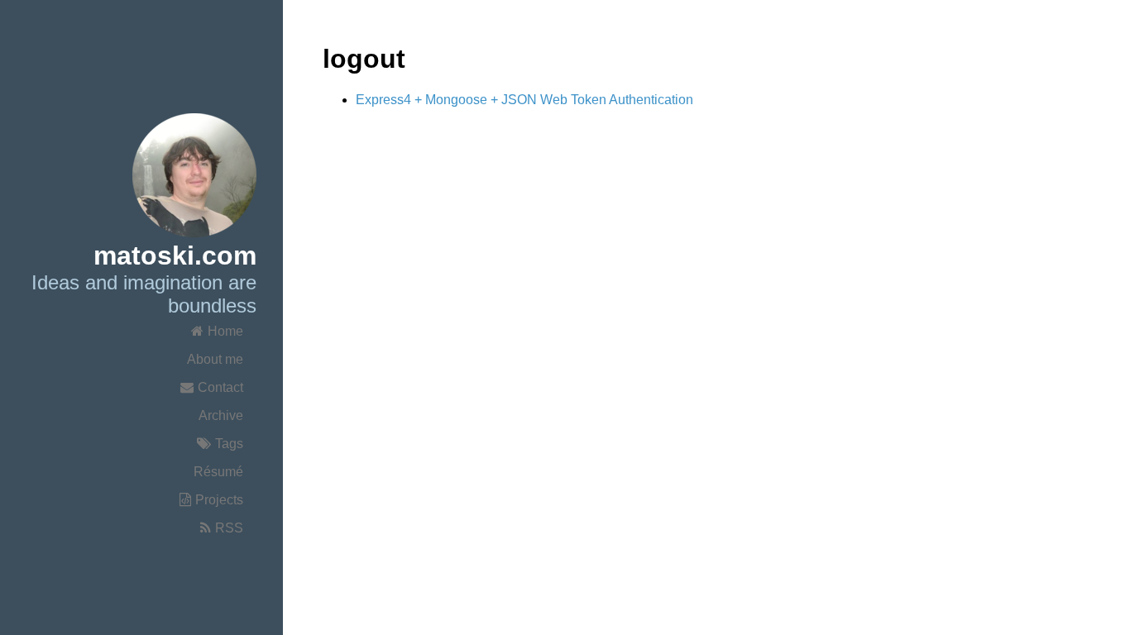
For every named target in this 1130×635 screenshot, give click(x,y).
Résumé (218, 472)
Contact (220, 387)
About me (215, 359)
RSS (229, 528)
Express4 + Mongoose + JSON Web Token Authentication (524, 100)
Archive (221, 415)
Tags (229, 444)
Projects (219, 500)
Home (225, 331)
